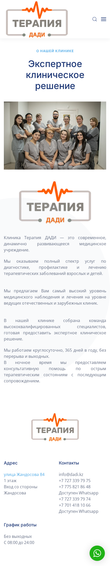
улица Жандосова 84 (24, 474)
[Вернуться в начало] (37, 19)
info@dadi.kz (71, 474)
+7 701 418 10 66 (75, 505)
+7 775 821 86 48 (75, 487)
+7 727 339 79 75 (75, 480)
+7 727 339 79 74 (75, 499)
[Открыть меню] (103, 19)
